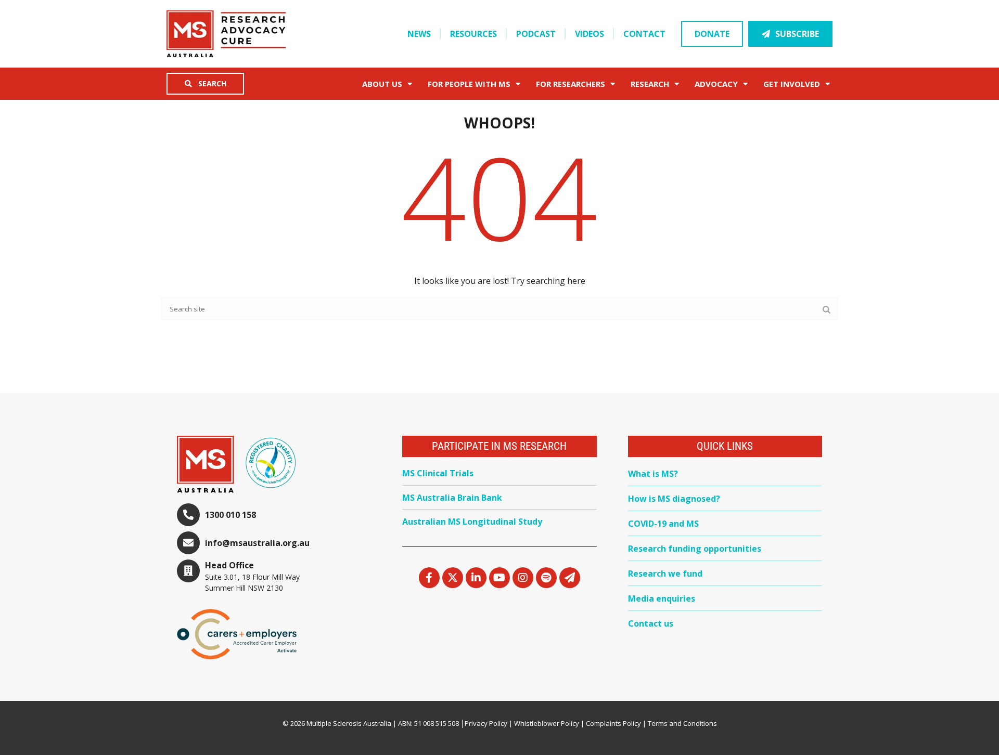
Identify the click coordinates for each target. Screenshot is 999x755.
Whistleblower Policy (546, 723)
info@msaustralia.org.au (257, 543)
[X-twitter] (452, 577)
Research (650, 84)
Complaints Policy (613, 723)
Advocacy (716, 84)
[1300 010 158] (188, 514)
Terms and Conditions (682, 723)
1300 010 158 (230, 514)
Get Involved (791, 84)
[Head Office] (188, 570)
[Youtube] (499, 577)
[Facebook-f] (429, 577)
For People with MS (469, 84)
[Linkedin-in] (476, 577)
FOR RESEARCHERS (570, 84)
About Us (382, 84)
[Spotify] (546, 577)
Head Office (229, 565)
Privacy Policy (486, 723)
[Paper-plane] (569, 577)
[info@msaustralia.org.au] (188, 542)
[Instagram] (523, 577)
